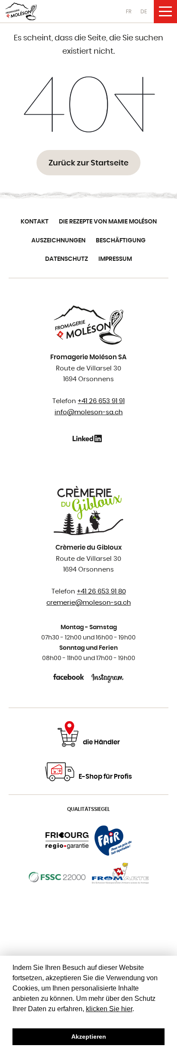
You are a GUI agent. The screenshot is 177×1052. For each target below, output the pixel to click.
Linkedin (89, 438)
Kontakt (35, 222)
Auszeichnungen (58, 241)
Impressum (115, 259)
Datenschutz (66, 259)
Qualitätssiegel (88, 809)
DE (143, 11)
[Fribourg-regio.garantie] (67, 841)
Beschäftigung (121, 241)
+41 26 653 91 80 (101, 591)
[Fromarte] (120, 877)
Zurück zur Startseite (88, 163)
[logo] (21, 11)
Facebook (69, 677)
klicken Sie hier (109, 1008)
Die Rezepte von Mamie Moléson (108, 222)
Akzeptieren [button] (88, 1036)
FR (128, 11)
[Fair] (113, 841)
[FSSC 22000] (57, 877)
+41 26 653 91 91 (101, 401)
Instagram (108, 677)
